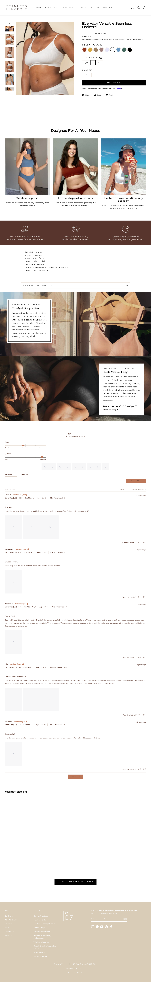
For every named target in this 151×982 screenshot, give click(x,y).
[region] (75, 466)
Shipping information (37, 285)
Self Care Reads (105, 7)
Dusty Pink (101, 49)
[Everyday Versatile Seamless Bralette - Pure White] (22, 856)
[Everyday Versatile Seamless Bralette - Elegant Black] (32, 856)
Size (90, 57)
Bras (39, 7)
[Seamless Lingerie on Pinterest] (106, 926)
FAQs (7, 928)
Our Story (86, 7)
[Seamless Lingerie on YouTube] (101, 926)
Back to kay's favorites (77, 881)
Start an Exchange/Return (44, 924)
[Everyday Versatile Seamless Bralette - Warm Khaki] (13, 856)
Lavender (107, 49)
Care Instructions (41, 916)
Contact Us (9, 932)
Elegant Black (129, 49)
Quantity (88, 70)
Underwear (52, 7)
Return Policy (39, 928)
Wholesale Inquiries (41, 942)
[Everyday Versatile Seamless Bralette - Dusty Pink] (16, 856)
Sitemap (8, 936)
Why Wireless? (11, 920)
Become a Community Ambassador (42, 937)
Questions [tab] (24, 475)
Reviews (8, 924)
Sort (123, 489)
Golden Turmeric (90, 49)
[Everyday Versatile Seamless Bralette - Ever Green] (28, 856)
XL (99, 63)
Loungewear (69, 7)
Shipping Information (42, 932)
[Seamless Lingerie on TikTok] (111, 926)
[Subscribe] (125, 919)
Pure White (112, 49)
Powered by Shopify (75, 973)
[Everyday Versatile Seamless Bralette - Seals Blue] (25, 856)
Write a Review (138, 481)
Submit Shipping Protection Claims (45, 947)
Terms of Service (40, 956)
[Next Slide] (107, 466)
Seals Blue (118, 49)
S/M (86, 63)
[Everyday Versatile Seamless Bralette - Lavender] (19, 856)
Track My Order (40, 920)
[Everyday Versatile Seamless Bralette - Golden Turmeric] (9, 856)
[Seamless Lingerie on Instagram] (92, 926)
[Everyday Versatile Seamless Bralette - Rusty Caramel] (6, 856)
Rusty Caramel (84, 49)
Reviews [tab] (11, 475)
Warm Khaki (95, 49)
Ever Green (124, 49)
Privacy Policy (39, 952)
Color (92, 45)
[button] (45, 466)
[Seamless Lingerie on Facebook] (97, 926)
